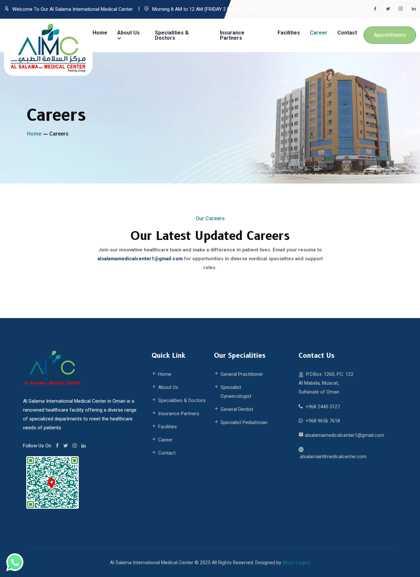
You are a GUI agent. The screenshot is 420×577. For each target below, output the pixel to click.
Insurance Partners (232, 35)
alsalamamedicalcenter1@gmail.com (344, 435)
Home (100, 32)
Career (318, 32)
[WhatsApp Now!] (14, 562)
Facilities (289, 32)
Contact (347, 32)
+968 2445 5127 (322, 407)
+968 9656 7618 (322, 421)
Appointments (390, 35)
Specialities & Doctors (172, 35)
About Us (128, 35)
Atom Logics (296, 563)
